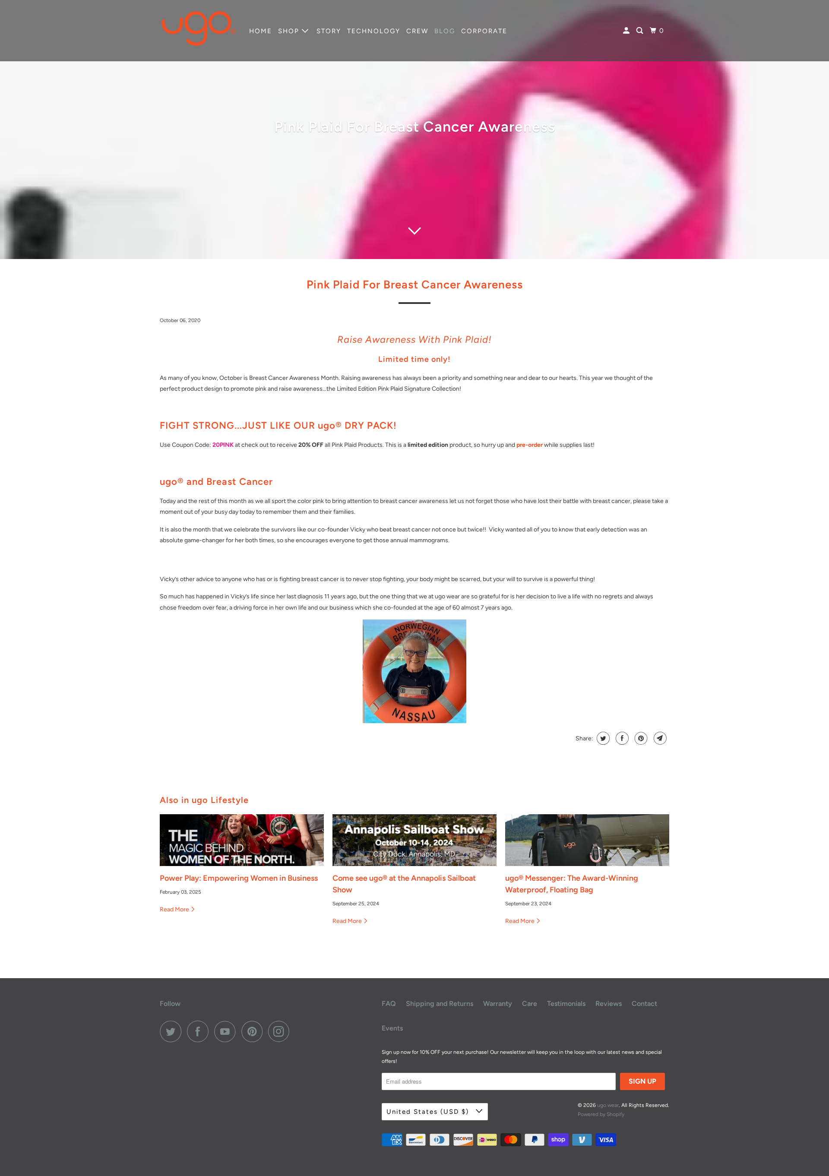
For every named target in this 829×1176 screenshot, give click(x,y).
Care (529, 1003)
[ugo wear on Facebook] (200, 1031)
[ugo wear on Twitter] (173, 1031)
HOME (260, 31)
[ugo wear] (198, 30)
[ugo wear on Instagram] (281, 1031)
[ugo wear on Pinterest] (254, 1031)
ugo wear (608, 1105)
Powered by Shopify (601, 1114)
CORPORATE (484, 31)
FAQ (389, 1003)
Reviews (608, 1003)
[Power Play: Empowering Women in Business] (242, 840)
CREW (417, 31)
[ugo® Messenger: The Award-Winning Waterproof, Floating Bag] (587, 840)
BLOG (444, 31)
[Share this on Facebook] (621, 738)
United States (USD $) (428, 1112)
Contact (644, 1003)
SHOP (290, 31)
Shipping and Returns (439, 1003)
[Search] (641, 31)
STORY (328, 31)
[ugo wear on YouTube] (227, 1031)
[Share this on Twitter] (602, 738)
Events (392, 1028)
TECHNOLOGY (373, 31)
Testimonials (566, 1003)
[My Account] (627, 31)
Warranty (497, 1003)
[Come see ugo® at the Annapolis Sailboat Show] (414, 840)
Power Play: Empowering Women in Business (239, 878)
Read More (175, 909)
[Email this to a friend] (659, 738)
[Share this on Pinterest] (640, 738)
